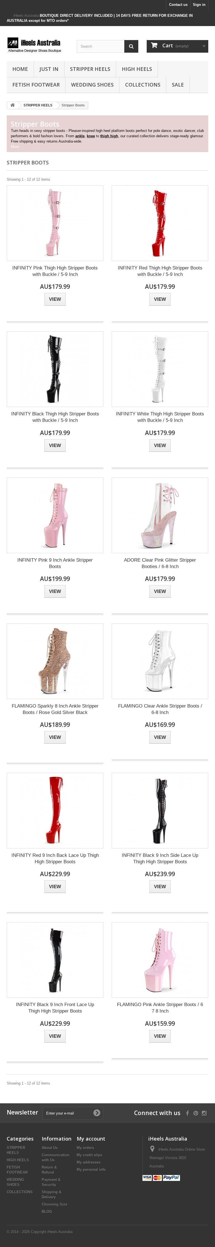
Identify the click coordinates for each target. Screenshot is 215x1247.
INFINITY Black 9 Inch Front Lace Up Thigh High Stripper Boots (55, 1008)
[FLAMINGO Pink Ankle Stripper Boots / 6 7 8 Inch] (159, 960)
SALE (178, 84)
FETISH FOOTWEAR (36, 84)
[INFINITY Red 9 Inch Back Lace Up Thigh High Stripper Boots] (55, 811)
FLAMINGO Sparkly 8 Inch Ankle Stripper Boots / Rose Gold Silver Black (55, 709)
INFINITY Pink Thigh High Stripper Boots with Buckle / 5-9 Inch (55, 271)
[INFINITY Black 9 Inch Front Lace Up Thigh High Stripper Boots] (55, 960)
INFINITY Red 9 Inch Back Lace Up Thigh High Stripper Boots (55, 858)
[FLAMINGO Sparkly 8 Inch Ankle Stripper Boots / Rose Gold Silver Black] (55, 661)
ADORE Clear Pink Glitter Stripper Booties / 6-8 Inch (160, 563)
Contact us (178, 5)
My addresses (89, 1162)
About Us (50, 1148)
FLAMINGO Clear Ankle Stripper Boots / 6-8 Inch (160, 709)
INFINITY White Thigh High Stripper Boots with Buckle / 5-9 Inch (160, 417)
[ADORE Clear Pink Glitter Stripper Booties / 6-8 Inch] (159, 515)
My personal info (91, 1169)
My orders (85, 1148)
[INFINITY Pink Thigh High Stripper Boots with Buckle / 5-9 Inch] (55, 223)
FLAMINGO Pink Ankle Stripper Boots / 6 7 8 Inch (160, 1008)
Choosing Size (54, 1204)
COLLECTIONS (142, 84)
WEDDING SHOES (92, 84)
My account (91, 1138)
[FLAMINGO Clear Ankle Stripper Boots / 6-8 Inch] (159, 661)
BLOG (47, 1211)
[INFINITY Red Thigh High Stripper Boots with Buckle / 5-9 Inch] (159, 223)
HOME (20, 69)
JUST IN (49, 69)
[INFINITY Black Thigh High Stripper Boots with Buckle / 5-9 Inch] (55, 369)
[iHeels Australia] (37, 45)
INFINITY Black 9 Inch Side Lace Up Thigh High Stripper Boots (160, 858)
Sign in (199, 5)
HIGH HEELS (137, 69)
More (15, 147)
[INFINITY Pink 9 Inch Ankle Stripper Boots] (55, 515)
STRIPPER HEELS (90, 69)
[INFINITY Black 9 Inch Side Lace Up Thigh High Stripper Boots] (159, 811)
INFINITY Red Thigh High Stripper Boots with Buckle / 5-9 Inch (160, 271)
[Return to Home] (12, 105)
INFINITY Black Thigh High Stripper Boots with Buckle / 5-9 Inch (55, 417)
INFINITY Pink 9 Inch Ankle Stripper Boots (55, 563)
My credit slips (89, 1155)
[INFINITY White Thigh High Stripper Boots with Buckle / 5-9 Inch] (159, 369)
